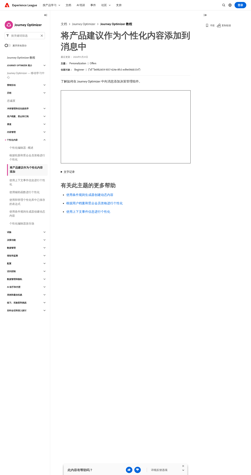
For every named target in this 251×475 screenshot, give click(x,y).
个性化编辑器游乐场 (21, 223)
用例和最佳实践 (14, 294)
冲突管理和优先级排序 (18, 108)
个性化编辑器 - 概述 (21, 147)
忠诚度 (11, 100)
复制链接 (226, 25)
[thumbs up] (129, 470)
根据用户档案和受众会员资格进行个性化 (94, 203)
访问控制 (11, 271)
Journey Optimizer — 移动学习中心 (26, 75)
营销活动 (11, 85)
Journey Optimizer (83, 24)
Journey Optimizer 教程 (116, 24)
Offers (93, 63)
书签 (212, 25)
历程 (9, 92)
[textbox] (25, 35)
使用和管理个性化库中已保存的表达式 (27, 202)
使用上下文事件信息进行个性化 (88, 212)
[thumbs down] (137, 470)
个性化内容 (12, 139)
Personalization (77, 63)
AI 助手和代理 (13, 287)
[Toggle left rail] (45, 15)
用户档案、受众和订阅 (18, 116)
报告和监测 (12, 255)
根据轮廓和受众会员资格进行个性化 (27, 157)
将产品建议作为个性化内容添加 (26, 169)
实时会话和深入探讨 (16, 310)
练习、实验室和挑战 (16, 302)
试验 (9, 232)
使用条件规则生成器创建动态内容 (89, 195)
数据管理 (11, 247)
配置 (9, 263)
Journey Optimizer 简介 (19, 65)
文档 (64, 24)
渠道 (9, 124)
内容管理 (11, 132)
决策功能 (11, 240)
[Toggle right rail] (205, 15)
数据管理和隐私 (14, 279)
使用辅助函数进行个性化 (24, 192)
